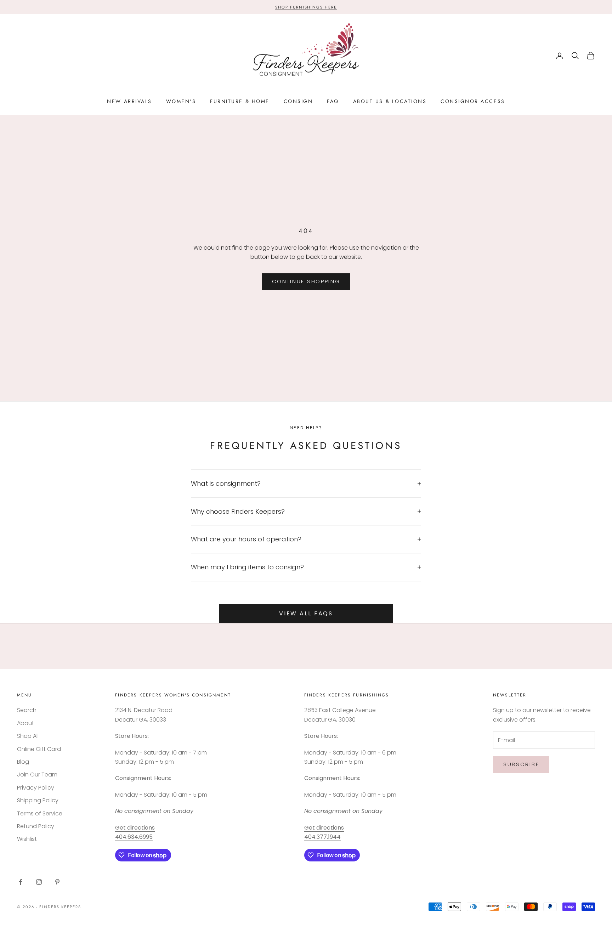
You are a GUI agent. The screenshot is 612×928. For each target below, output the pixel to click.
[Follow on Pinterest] (57, 882)
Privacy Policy (35, 788)
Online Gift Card (39, 749)
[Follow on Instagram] (38, 882)
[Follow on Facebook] (20, 882)
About (25, 723)
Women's (181, 101)
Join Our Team (37, 774)
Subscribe (521, 764)
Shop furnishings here (306, 7)
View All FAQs (306, 613)
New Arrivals (129, 101)
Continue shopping (306, 281)
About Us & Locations (389, 101)
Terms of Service (39, 813)
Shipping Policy (37, 800)
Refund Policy (35, 826)
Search (26, 710)
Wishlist (27, 839)
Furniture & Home (239, 101)
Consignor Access (473, 101)
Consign (298, 101)
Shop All (28, 736)
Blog (23, 762)
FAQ (333, 101)
